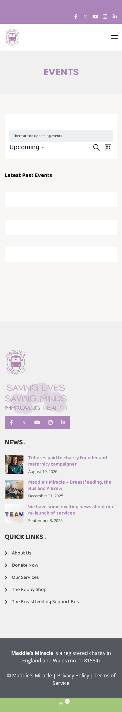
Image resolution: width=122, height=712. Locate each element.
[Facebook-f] (76, 16)
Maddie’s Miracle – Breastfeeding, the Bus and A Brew (69, 485)
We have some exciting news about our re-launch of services (71, 510)
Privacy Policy (73, 675)
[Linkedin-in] (114, 16)
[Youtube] (95, 16)
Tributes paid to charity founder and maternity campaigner (67, 461)
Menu (114, 37)
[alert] (61, 136)
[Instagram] (105, 16)
